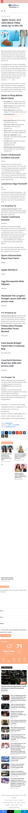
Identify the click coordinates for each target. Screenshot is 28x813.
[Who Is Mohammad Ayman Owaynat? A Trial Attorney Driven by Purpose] (5, 729)
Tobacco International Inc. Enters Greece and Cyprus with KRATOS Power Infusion (18, 706)
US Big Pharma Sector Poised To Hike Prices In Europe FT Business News (18, 758)
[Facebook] (2, 432)
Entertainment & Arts (8, 802)
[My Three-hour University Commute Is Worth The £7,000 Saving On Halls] (5, 766)
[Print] (6, 436)
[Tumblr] (13, 432)
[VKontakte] (24, 432)
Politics (16, 804)
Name (2, 610)
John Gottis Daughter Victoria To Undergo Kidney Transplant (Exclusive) (21, 456)
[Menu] (2, 11)
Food (15, 802)
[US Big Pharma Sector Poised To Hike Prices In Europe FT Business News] (5, 759)
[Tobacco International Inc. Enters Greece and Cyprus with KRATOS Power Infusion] (5, 706)
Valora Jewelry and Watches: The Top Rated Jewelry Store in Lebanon (19, 722)
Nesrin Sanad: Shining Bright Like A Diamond (7, 578)
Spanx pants (9, 79)
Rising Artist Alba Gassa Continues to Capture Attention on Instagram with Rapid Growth (18, 714)
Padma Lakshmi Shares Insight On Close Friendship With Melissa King (21, 475)
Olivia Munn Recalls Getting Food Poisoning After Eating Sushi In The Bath (6, 456)
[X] (6, 432)
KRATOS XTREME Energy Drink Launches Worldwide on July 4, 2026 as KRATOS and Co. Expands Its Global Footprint (18, 698)
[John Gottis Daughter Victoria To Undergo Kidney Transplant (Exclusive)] (21, 449)
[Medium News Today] (14, 6)
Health (18, 802)
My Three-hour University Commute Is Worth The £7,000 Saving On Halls (17, 765)
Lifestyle (8, 16)
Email (1, 617)
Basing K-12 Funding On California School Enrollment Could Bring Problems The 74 (18, 773)
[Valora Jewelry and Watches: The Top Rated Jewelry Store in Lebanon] (5, 722)
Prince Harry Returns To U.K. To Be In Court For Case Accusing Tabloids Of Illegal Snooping (18, 737)
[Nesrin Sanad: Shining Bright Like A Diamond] (7, 520)
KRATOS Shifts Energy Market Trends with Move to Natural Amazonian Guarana (13, 688)
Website (2, 623)
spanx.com (10, 118)
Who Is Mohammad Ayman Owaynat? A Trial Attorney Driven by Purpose (18, 729)
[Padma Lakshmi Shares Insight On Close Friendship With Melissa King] (21, 468)
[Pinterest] (17, 432)
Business (11, 800)
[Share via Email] (2, 436)
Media (12, 804)
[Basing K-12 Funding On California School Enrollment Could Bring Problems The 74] (5, 773)
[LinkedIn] (10, 432)
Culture (15, 800)
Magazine (8, 804)
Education (20, 800)
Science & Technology (14, 807)
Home (4, 16)
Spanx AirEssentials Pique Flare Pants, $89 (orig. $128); (14, 116)
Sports (20, 804)
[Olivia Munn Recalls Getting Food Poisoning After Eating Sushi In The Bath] (7, 449)
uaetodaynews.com (10, 426)
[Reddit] (20, 432)
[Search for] (4, 11)
